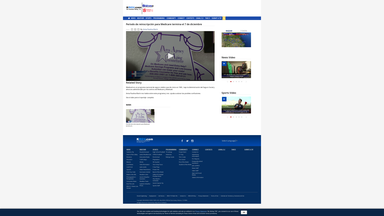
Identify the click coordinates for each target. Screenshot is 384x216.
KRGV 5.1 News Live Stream (132, 187)
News (133, 18)
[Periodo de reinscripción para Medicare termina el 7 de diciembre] (140, 116)
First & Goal (156, 157)
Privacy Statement (203, 196)
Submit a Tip (216, 18)
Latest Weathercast (145, 154)
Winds (141, 162)
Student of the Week (185, 164)
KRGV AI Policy (192, 196)
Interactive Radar (145, 157)
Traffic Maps (143, 159)
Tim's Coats (182, 157)
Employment (152, 196)
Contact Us (195, 152)
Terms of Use (214, 196)
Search (224, 18)
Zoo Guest (182, 159)
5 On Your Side (130, 172)
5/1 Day (181, 154)
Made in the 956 (131, 174)
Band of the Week (158, 172)
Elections (129, 157)
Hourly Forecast (144, 152)
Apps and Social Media (197, 174)
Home (129, 18)
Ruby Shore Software (160, 202)
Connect (181, 18)
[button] (170, 56)
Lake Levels (143, 167)
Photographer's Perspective (131, 178)
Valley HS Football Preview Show (158, 175)
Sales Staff (195, 171)
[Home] (140, 8)
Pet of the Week (184, 162)
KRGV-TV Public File (172, 196)
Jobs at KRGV (196, 165)
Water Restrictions (145, 169)
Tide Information (145, 164)
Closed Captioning (142, 196)
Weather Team (144, 181)
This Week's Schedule (156, 180)
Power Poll (156, 169)
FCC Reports (195, 159)
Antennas (169, 154)
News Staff (195, 168)
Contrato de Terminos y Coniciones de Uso (232, 196)
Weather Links (144, 174)
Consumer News (131, 181)
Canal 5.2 (199, 18)
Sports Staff (156, 185)
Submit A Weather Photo (145, 184)
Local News (129, 164)
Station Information (198, 177)
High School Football (159, 152)
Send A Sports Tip (158, 183)
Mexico (128, 162)
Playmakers (156, 159)
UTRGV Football (157, 154)
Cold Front (129, 167)
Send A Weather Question (144, 178)
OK (244, 212)
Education (129, 159)
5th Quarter (156, 162)
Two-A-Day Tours (158, 164)
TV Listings (169, 152)
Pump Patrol (182, 152)
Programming (159, 18)
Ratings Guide (170, 157)
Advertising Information (195, 155)
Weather (140, 18)
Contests (190, 18)
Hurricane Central (145, 172)
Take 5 (207, 18)
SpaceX (128, 169)
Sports (148, 18)
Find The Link (130, 184)
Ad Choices (161, 196)
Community (171, 18)
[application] (170, 56)
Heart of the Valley (132, 154)
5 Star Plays (156, 167)
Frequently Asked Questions (197, 162)
